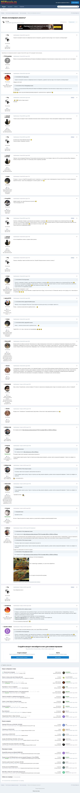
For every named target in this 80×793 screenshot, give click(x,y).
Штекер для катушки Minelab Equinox (10, 766)
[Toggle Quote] (15, 76)
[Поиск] (77, 7)
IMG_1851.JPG (24, 617)
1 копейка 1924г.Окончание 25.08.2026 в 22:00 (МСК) (13, 743)
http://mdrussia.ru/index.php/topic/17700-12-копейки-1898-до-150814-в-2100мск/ (39, 429)
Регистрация (75, 2)
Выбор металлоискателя (25, 697)
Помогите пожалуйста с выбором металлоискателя (13, 696)
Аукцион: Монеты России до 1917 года (27, 725)
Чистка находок (20, 22)
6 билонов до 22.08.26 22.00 (8, 729)
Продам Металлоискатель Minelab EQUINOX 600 (12, 752)
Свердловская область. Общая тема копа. (11, 715)
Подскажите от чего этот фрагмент (10, 686)
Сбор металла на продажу (9, 672)
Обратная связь (36, 791)
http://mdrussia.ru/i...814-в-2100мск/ (31, 451)
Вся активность (4, 9)
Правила (22, 6)
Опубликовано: (21, 35)
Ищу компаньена (5, 711)
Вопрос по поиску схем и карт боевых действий (12, 677)
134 (24, 672)
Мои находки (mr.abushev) (7, 681)
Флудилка (23, 692)
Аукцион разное (24, 735)
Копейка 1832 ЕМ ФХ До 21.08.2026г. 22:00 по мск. (12, 739)
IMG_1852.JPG (24, 618)
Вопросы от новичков (29, 678)
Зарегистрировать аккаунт (22, 657)
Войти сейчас (58, 657)
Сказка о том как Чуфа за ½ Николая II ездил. (11, 701)
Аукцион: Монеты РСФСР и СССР (28, 730)
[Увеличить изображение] (14, 92)
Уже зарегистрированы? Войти (63, 2)
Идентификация (25, 687)
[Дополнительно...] (77, 35)
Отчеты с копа (22, 673)
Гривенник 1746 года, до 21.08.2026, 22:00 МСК (12, 724)
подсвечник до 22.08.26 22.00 (8, 734)
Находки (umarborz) (6, 706)
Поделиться (64, 22)
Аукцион (10, 6)
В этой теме (72, 6)
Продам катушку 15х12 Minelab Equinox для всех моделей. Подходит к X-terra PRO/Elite (20, 757)
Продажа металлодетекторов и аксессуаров (30, 753)
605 (38, 691)
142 (22, 681)
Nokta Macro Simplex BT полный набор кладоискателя (13, 771)
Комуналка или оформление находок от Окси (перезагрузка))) (15, 691)
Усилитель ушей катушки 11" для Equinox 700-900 (13, 762)
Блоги (15, 6)
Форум (4, 6)
